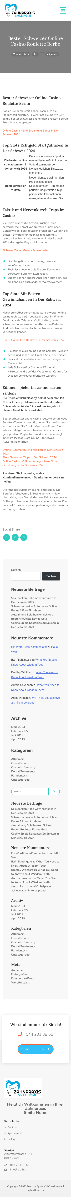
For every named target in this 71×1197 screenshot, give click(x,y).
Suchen (16, 569)
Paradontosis (19, 775)
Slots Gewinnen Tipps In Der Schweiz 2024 (30, 457)
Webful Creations (49, 1186)
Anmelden (17, 970)
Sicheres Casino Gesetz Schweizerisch (26, 250)
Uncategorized (20, 780)
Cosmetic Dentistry (23, 767)
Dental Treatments (23, 771)
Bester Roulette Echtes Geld (29, 619)
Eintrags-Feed (20, 974)
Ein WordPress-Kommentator (29, 646)
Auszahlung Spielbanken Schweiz (32, 615)
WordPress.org (20, 982)
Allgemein (17, 759)
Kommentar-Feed (22, 978)
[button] (10, 1127)
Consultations (20, 763)
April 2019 (18, 739)
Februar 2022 (20, 731)
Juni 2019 (17, 735)
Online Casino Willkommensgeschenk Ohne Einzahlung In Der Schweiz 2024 (30, 463)
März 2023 (18, 727)
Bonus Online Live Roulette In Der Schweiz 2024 (33, 340)
